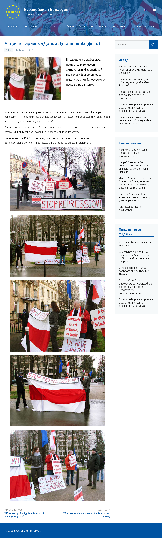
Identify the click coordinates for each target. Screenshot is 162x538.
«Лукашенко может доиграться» (130, 208)
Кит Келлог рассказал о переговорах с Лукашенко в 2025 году (135, 69)
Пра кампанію (119, 26)
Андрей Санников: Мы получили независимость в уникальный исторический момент (134, 167)
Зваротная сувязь (144, 26)
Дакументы (54, 26)
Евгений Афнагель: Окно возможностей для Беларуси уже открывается (136, 197)
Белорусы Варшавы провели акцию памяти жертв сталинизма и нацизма (136, 107)
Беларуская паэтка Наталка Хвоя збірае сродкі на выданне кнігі (135, 95)
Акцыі (102, 26)
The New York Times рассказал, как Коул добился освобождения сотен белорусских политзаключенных (136, 287)
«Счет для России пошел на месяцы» (135, 244)
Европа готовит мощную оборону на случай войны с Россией (135, 82)
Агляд (70, 26)
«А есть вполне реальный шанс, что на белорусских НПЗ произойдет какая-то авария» (134, 256)
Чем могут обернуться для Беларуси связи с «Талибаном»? (134, 153)
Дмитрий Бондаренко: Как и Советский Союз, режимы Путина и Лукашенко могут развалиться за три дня (135, 183)
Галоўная (12, 26)
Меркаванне (86, 26)
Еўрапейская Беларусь (46, 9)
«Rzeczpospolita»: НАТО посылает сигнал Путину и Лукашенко (134, 271)
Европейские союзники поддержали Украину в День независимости (135, 120)
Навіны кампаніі (32, 26)
